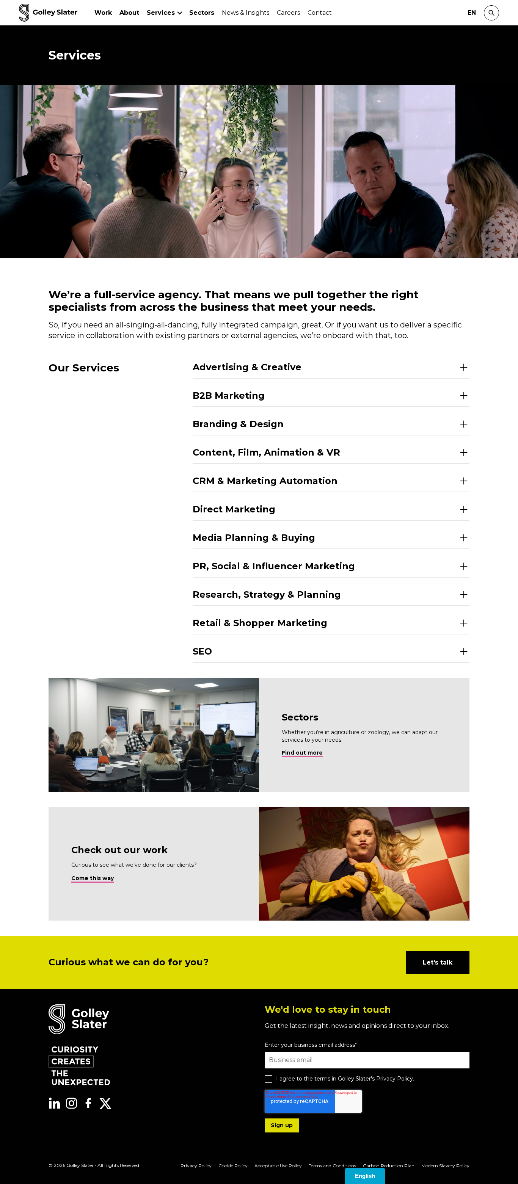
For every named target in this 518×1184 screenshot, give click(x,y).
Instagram (71, 1103)
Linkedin (54, 1103)
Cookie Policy (233, 1165)
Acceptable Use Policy (278, 1165)
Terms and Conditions (332, 1165)
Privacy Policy (394, 1078)
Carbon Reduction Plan (388, 1165)
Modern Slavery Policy (445, 1165)
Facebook (88, 1103)
